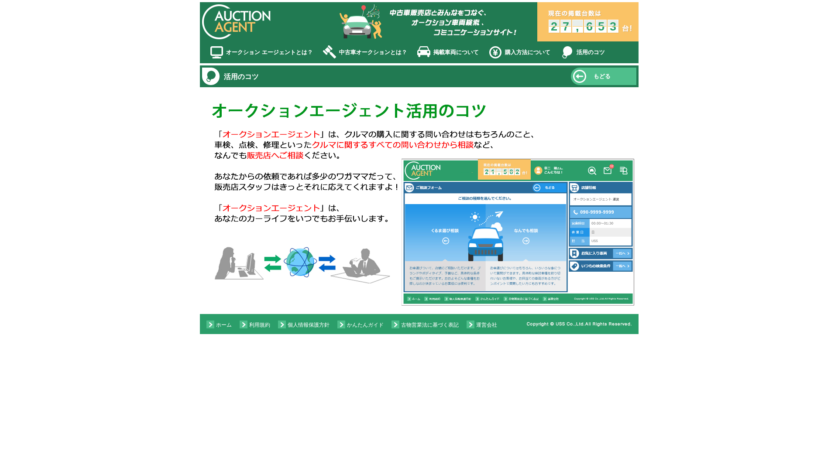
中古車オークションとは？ (373, 52)
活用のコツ (591, 52)
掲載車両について (456, 52)
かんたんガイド (365, 325)
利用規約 (259, 325)
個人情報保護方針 (309, 325)
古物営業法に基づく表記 (430, 325)
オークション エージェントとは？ (269, 52)
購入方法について (527, 52)
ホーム (224, 325)
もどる (602, 76)
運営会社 (486, 325)
